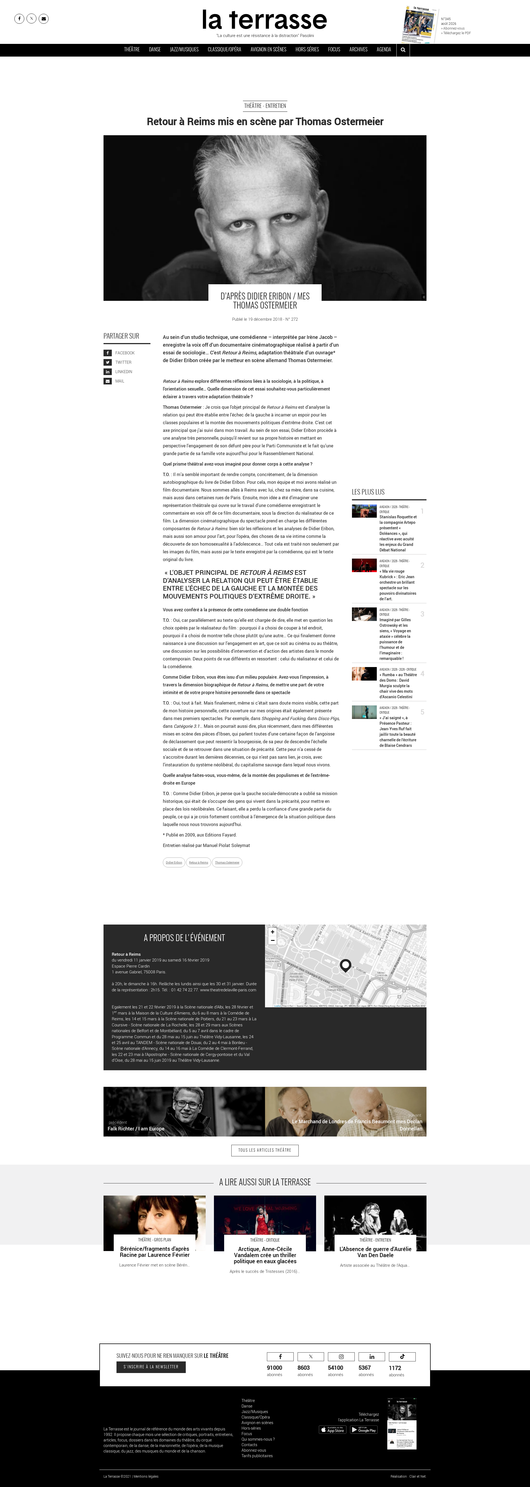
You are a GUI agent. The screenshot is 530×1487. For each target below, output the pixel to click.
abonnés (274, 1370)
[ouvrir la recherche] (403, 50)
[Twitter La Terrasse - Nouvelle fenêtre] (31, 18)
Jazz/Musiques (184, 49)
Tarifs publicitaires (257, 1455)
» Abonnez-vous (453, 28)
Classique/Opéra (224, 49)
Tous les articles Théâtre (265, 1151)
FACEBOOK (125, 353)
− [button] (273, 940)
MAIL (119, 381)
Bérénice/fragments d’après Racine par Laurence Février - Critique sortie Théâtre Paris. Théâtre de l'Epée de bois (153, 1204)
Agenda (384, 49)
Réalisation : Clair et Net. (408, 1476)
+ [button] (272, 931)
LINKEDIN (123, 372)
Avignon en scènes (268, 49)
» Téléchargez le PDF (456, 33)
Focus (334, 49)
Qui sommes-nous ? (258, 1439)
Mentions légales (146, 1476)
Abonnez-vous (254, 1450)
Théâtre (132, 49)
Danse (155, 49)
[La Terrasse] (265, 18)
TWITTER (123, 362)
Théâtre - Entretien (265, 106)
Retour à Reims (198, 862)
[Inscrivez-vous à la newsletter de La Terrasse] (44, 19)
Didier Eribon (174, 862)
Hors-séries (307, 49)
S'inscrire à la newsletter (151, 1367)
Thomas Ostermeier (227, 862)
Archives (358, 49)
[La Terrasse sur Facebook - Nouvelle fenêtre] (19, 19)
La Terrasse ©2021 (117, 1476)
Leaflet (277, 1005)
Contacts (249, 1444)
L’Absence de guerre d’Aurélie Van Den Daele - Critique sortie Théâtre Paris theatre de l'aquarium (373, 1201)
